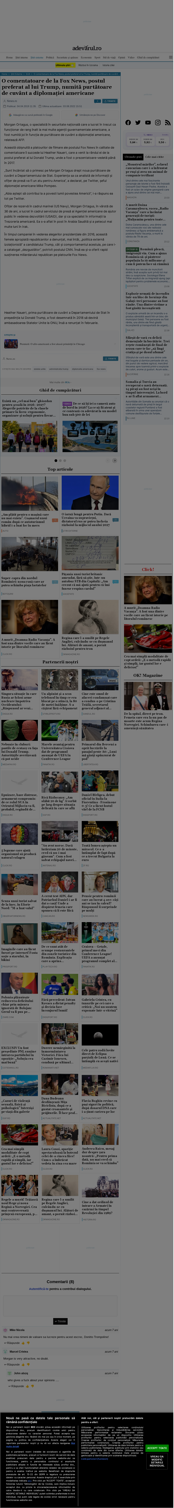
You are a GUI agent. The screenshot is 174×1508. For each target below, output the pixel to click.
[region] (87, 1460)
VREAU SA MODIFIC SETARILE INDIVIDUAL (157, 1461)
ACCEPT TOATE (157, 1448)
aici (29, 1480)
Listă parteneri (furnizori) (94, 1459)
